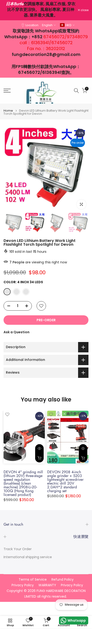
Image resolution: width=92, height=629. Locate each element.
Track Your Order (18, 549)
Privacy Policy (23, 585)
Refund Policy (62, 579)
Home (8, 110)
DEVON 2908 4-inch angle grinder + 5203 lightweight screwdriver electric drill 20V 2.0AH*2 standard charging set (65, 481)
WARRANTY (47, 585)
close (84, 10)
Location (31, 25)
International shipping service (28, 557)
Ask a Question (16, 332)
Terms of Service (33, 579)
